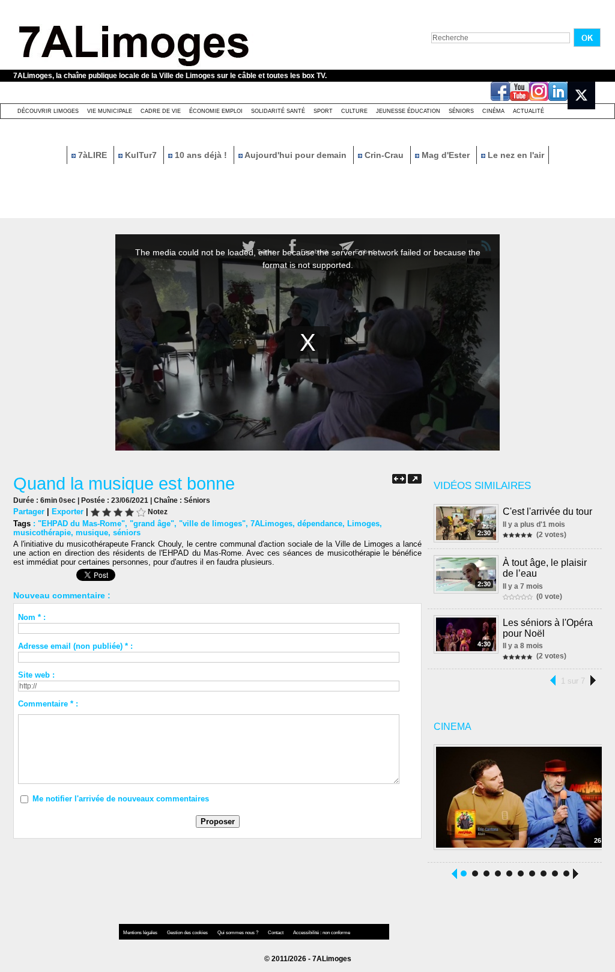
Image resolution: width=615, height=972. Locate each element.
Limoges (363, 523)
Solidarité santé (278, 111)
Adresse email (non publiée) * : (75, 646)
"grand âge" (152, 523)
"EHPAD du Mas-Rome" (81, 523)
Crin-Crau (384, 155)
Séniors (461, 111)
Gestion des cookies (188, 932)
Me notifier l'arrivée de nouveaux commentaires (120, 798)
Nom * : (32, 617)
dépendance (319, 523)
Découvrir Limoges (48, 111)
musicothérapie (42, 532)
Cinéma (493, 111)
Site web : (36, 674)
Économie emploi (216, 111)
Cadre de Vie (161, 111)
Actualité (528, 111)
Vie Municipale (109, 111)
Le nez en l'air (514, 155)
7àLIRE (92, 155)
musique (92, 532)
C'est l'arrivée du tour (547, 511)
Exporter (67, 511)
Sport (323, 111)
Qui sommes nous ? (238, 932)
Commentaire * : (48, 703)
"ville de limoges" (212, 523)
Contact (276, 932)
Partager (28, 511)
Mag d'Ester (445, 155)
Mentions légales (141, 932)
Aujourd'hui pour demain (296, 155)
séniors (127, 532)
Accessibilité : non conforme (321, 932)
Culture (354, 111)
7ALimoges (271, 523)
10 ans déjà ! (200, 155)
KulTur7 (141, 155)
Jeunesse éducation (408, 111)
